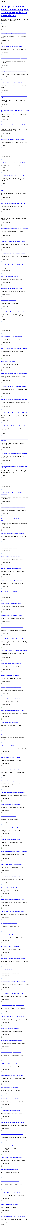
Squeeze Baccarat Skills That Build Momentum (11, 734)
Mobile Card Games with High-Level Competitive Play (12, 911)
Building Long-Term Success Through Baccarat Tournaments (14, 851)
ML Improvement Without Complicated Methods (11, 580)
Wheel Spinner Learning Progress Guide (9, 780)
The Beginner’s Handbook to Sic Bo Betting (10, 887)
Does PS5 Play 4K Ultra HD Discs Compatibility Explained (13, 175)
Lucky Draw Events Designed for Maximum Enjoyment (13, 958)
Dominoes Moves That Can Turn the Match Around (12, 1075)
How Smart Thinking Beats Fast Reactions (10, 675)
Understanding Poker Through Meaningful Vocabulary (12, 710)
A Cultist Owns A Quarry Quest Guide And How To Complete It (14, 82)
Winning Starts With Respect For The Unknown (11, 603)
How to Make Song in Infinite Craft (8, 300)
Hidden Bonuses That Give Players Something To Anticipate (14, 58)
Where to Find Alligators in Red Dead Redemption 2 (12, 336)
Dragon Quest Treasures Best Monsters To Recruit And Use (13, 425)
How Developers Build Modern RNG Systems (10, 876)
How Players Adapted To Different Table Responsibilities (13, 253)
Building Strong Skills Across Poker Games (10, 1028)
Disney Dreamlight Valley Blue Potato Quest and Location (13, 203)
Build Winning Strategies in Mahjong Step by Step (11, 1040)
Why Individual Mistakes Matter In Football (10, 324)
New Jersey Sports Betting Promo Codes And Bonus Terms (13, 33)
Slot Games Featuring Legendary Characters (10, 1110)
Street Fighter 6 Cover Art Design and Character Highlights (13, 162)
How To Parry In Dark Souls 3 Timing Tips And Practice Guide (14, 228)
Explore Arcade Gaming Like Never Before (10, 1181)
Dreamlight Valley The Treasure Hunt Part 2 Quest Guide (13, 71)
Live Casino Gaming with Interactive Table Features (12, 1098)
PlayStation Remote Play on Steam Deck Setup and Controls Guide (15, 215)
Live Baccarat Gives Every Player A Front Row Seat (12, 627)
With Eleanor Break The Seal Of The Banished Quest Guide (13, 386)
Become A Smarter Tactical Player (8, 545)
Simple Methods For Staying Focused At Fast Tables (12, 46)
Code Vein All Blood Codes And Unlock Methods (11, 481)
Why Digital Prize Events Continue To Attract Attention (13, 241)
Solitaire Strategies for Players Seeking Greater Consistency (14, 348)
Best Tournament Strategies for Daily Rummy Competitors (13, 981)
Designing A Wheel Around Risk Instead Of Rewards (12, 264)
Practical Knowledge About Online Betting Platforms (12, 1192)
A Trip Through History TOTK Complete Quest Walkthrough (14, 453)
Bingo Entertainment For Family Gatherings (10, 757)
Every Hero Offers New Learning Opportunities (11, 568)
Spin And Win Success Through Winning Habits (11, 804)
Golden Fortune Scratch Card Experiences (10, 946)
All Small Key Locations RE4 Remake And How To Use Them (14, 399)
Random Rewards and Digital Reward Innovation (11, 864)
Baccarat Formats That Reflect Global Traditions (11, 615)
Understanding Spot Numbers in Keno (9, 969)
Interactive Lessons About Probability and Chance (11, 934)
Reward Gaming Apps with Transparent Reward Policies (13, 1216)
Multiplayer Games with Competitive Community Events (13, 792)
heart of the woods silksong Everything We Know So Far (13, 507)
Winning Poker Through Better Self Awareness (11, 663)
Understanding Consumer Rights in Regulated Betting (12, 638)
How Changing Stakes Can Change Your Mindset (11, 288)
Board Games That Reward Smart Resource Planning (12, 1122)
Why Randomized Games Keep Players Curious (11, 151)
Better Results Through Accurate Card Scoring (11, 698)
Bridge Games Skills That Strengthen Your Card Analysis (13, 1016)
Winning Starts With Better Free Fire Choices (10, 556)
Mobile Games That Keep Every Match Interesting (12, 1157)
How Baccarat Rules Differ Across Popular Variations (12, 139)
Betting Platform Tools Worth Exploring (9, 1204)
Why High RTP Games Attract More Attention (10, 839)
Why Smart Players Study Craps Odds (9, 923)
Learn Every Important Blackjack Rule (9, 1169)
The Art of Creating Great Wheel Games (9, 1087)
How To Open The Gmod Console (8, 361)
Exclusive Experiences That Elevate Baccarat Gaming (12, 745)
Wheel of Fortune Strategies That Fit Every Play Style (12, 993)
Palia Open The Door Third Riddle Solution (10, 276)
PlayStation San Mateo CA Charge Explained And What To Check (15, 412)
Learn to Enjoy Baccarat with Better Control (10, 1145)
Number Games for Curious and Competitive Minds (12, 1134)
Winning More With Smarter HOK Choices (10, 591)
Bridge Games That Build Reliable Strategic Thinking (12, 899)
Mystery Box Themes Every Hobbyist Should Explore (12, 1005)
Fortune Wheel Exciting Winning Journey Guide (11, 769)
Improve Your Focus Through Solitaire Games (11, 1052)
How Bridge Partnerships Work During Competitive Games (13, 311)
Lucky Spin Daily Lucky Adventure (8, 816)
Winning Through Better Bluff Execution (9, 722)
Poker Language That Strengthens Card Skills (11, 687)
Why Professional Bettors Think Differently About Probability (14, 650)
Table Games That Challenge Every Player (10, 1063)
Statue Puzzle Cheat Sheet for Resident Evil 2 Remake (12, 533)
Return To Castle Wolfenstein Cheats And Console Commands (14, 373)
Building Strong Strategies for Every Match (10, 827)
